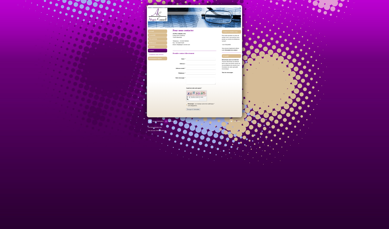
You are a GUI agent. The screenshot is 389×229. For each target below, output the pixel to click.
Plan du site (172, 121)
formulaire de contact (231, 50)
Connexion (237, 121)
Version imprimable (157, 121)
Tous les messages (227, 72)
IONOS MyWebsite (161, 130)
